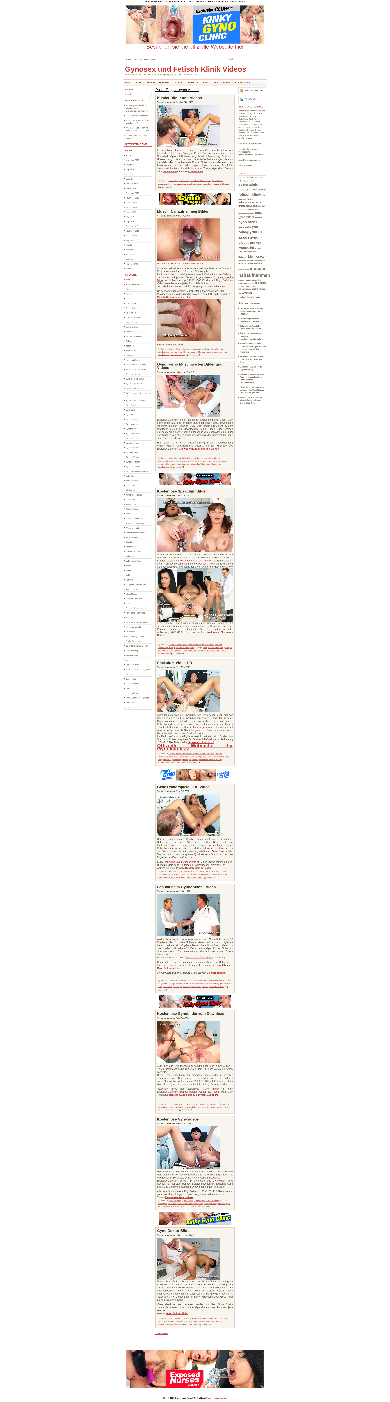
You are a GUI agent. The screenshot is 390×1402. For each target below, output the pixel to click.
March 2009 (131, 259)
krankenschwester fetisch (136, 532)
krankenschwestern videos (249, 260)
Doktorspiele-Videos (134, 317)
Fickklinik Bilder (132, 350)
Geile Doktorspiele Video (136, 364)
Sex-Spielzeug (132, 650)
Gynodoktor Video (133, 433)
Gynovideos (219, 1180)
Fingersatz (130, 355)
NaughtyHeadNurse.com (136, 584)
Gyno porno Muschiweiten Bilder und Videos (190, 366)
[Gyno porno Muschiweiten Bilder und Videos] (188, 416)
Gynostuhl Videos (133, 466)
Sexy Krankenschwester (249, 160)
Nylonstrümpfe (132, 589)
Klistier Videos (132, 513)
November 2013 (132, 160)
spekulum (217, 650)
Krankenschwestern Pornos (249, 129)
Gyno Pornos (131, 414)
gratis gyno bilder (219, 757)
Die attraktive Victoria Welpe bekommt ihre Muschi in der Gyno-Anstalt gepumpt (252, 390)
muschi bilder (243, 269)
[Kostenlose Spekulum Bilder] (195, 620)
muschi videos (244, 280)
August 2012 (131, 212)
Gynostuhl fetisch (133, 461)
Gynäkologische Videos (135, 400)
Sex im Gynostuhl (133, 641)
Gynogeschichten (133, 438)
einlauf (189, 184)
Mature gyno (131, 556)
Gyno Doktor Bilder (174, 1231)
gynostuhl (192, 650)
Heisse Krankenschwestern (137, 115)
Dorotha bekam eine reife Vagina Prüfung (251, 368)
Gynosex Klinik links (145, 59)
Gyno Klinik (130, 409)
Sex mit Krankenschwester (137, 645)
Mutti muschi (131, 579)
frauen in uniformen (246, 209)
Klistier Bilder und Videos (179, 98)
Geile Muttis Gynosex (247, 116)
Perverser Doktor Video (135, 612)
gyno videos (206, 184)
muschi (129, 565)
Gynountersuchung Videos (137, 471)
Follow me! (250, 99)
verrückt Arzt (131, 702)
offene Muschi (131, 594)
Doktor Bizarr (222, 82)
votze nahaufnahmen (177, 355)
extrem (191, 983)
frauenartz (179, 1321)
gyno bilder (173, 352)
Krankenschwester (133, 527)
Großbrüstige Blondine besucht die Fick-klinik (249, 320)
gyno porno (220, 1107)
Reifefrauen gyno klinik (135, 636)
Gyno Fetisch (131, 405)
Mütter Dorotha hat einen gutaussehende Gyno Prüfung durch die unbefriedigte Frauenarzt (253, 347)
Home (128, 59)
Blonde (178, 82)
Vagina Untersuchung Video (137, 697)
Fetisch (129, 341)
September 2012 (133, 207)
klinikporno (130, 499)
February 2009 (132, 263)
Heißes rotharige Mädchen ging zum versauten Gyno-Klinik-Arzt (251, 311)
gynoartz (219, 1321)
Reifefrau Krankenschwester (137, 622)
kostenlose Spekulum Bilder (195, 560)
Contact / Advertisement (216, 1398)
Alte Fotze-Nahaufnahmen (170, 344)
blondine (179, 983)
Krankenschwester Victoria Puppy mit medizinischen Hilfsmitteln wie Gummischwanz (252, 378)
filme (245, 199)
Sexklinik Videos (132, 655)
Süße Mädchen (132, 683)
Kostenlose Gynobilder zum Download (190, 1013)
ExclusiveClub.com (134, 331)
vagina (195, 1324)
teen (199, 987)
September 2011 (133, 235)
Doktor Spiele (242, 82)
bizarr (205, 648)
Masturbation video (134, 551)
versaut (183, 877)
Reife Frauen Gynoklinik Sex (250, 113)
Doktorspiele (131, 312)
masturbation (131, 546)
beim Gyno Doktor (203, 957)
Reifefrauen (130, 631)
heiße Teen (130, 476)
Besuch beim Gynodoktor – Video (186, 887)
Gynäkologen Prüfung (135, 378)
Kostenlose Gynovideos (135, 523)
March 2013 (131, 179)
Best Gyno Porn (245, 165)
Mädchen (129, 542)
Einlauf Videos (132, 326)
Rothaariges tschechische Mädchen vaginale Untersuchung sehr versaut (137, 108)
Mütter (128, 570)
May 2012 (130, 221)
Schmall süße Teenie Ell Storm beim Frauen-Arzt (138, 121)
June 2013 (130, 164)
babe (138, 82)
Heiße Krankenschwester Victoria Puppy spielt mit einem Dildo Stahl (251, 400)
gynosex (215, 184)
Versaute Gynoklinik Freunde (250, 124)
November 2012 (132, 197)
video (128, 707)
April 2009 (130, 254)
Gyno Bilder (211, 1088)
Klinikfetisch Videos (134, 494)
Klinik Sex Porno (251, 303)
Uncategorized (132, 693)
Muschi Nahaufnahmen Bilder (183, 211)
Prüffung (129, 617)
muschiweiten (212, 464)
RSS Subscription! (254, 91)
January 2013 (131, 188)
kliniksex (225, 184)
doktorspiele (181, 184)
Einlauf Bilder (131, 322)
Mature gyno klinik (133, 560)
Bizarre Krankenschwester (249, 135)
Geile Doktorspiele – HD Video (183, 787)
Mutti (128, 575)
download (242, 190)
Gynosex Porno (132, 452)
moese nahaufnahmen (214, 352)
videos (241, 293)
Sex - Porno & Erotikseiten (249, 143)
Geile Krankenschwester (136, 369)
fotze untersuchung (208, 874)
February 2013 (132, 183)
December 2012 (132, 193)
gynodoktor (176, 760)
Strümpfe (129, 674)
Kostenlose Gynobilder (135, 518)
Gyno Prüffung (132, 419)
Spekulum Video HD (174, 663)
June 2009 (130, 249)
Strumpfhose (131, 678)
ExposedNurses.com (134, 336)
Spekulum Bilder (132, 664)
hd (221, 184)
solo (127, 660)
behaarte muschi (245, 178)
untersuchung (186, 1324)
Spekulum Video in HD (201, 742)
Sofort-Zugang (217, 972)
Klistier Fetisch (132, 509)
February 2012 (132, 226)
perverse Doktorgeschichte (181, 862)
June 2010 (130, 245)
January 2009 (131, 268)
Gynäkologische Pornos (135, 388)
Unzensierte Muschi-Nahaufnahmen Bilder (180, 263)
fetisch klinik (197, 184)
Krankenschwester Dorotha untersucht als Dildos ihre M (137, 129)
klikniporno (130, 485)
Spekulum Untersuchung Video (139, 669)
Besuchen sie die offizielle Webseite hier (195, 46)
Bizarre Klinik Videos (158, 82)
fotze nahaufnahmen (215, 648)
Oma (128, 603)
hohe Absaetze (132, 480)
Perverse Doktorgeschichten (137, 608)
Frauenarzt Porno (133, 360)
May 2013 (130, 169)
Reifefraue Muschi (133, 627)
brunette (193, 82)
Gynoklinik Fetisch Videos (249, 121)
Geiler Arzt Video (133, 374)
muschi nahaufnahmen (198, 464)
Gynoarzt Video (132, 428)
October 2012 (131, 202)
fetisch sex (130, 345)
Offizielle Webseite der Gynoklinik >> (195, 747)
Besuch (189, 957)
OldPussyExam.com (134, 598)
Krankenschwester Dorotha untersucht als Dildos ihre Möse (252, 359)
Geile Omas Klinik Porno (248, 119)
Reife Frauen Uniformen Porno (251, 132)
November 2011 (132, 230)
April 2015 (130, 155)
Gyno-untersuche (133, 424)
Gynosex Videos (132, 457)
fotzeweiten (204, 461)
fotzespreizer (198, 1204)
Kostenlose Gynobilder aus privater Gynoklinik (192, 1095)
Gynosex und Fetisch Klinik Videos (185, 69)
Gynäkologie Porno (134, 383)
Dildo (206, 82)
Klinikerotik (130, 490)
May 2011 (130, 240)
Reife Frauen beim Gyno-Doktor (251, 110)
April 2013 (130, 174)
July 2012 (130, 216)
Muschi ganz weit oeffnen (207, 727)
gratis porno (201, 1107)
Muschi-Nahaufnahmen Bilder (174, 297)
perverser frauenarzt (246, 283)
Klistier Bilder (131, 504)
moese (262, 260)
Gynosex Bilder (132, 447)
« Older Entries (161, 1333)
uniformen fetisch (249, 286)
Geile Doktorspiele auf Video (195, 868)
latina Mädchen (132, 537)
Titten (128, 688)
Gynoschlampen (132, 443)
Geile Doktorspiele (222, 851)
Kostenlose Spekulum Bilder (182, 491)
